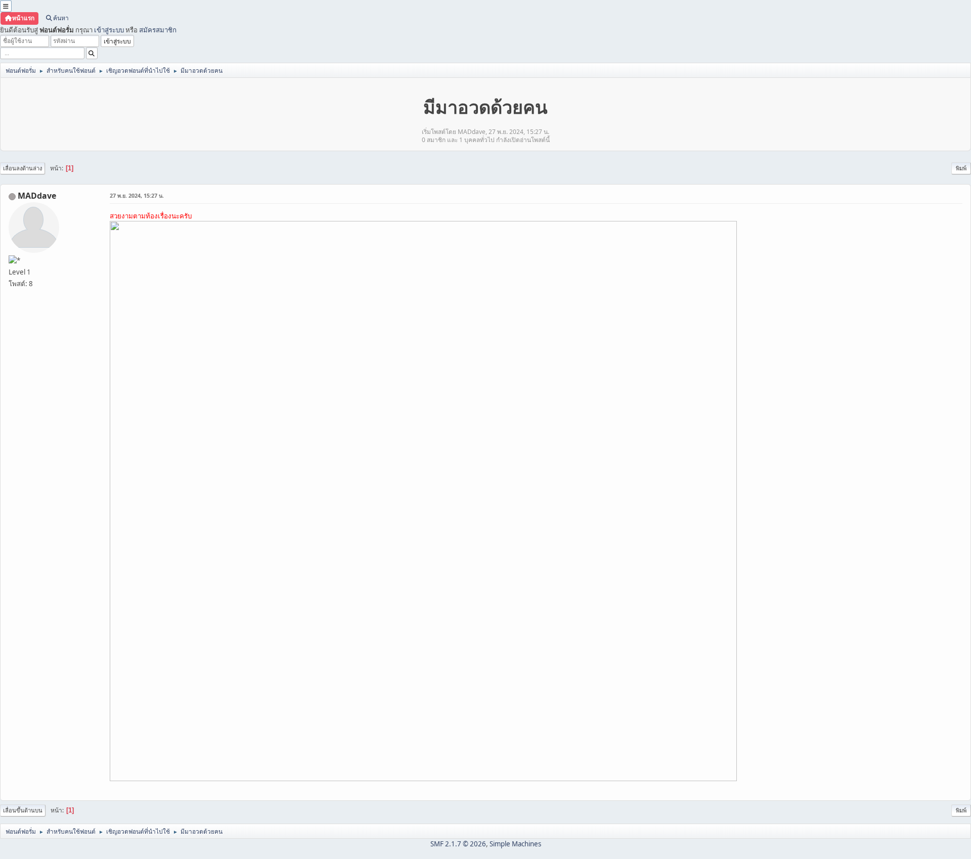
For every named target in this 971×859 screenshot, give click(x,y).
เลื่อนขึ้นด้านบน (22, 810)
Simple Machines (515, 843)
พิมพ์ (961, 168)
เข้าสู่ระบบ (109, 29)
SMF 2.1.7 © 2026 (458, 843)
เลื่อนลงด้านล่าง (22, 168)
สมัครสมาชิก (157, 29)
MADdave (37, 195)
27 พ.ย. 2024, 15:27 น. (137, 195)
